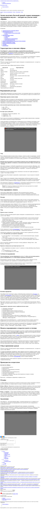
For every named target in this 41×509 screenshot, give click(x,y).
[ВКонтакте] (1, 436)
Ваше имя (2, 444)
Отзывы (4, 44)
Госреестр (11, 53)
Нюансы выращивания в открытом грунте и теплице (14, 40)
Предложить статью (3, 5)
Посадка (6, 36)
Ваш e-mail (2, 445)
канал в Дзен (15, 493)
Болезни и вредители (9, 39)
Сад (3, 459)
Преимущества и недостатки (8, 43)
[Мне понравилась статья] (5, 437)
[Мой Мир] (3, 436)
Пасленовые (6, 452)
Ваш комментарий (3, 443)
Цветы (3, 462)
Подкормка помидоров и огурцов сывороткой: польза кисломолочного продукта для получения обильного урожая (20, 479)
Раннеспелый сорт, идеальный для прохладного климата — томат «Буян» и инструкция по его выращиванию (19, 484)
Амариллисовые (7, 454)
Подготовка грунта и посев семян (12, 32)
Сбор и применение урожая (8, 42)
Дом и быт (4, 464)
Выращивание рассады (7, 31)
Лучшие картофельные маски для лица (7, 471)
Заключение (5, 45)
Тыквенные (6, 458)
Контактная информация (6, 3)
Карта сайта (4, 499)
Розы (5, 463)
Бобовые (5, 455)
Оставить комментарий (4, 448)
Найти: (1, 490)
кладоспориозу (8, 295)
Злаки (5, 456)
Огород (3, 451)
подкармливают (16, 229)
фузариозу (35, 293)
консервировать (17, 356)
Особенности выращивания (11, 38)
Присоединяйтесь (5, 6)
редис (17, 335)
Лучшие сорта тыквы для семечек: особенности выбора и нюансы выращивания (14, 469)
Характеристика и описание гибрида (10, 30)
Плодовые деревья (7, 461)
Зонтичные (6, 453)
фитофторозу (17, 182)
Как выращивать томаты (7, 35)
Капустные (6, 457)
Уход (6, 34)
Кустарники (6, 460)
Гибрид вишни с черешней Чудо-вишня (7, 467)
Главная (3, 2)
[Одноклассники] (2, 436)
